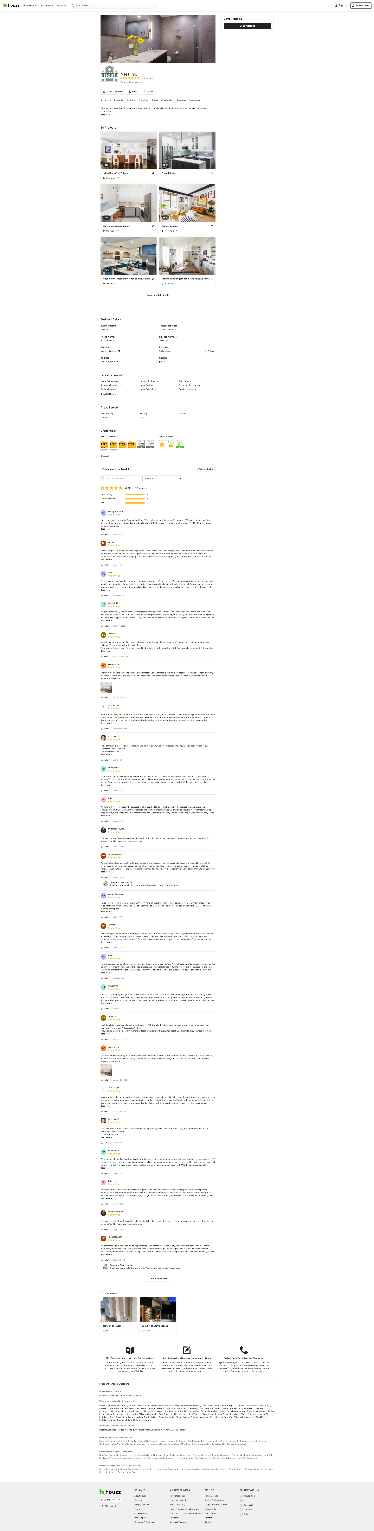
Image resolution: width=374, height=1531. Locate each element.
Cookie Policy (140, 1513)
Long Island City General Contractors (229, 1444)
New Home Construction (168, 1469)
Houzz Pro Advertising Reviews (183, 1509)
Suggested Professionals (216, 1504)
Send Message (247, 25)
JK (103, 604)
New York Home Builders (140, 1455)
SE (103, 634)
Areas (155, 100)
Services (143, 100)
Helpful (107, 534)
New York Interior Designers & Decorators (172, 1455)
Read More (105, 115)
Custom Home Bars (127, 1472)
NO (103, 573)
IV (103, 665)
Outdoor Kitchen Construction (259, 1469)
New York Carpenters (247, 1458)
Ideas (60, 5)
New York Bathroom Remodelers (247, 1455)
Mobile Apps (140, 1518)
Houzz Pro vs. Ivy (177, 1504)
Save (150, 91)
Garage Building (236, 1469)
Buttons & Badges (177, 1522)
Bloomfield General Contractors (142, 1441)
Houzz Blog (249, 1496)
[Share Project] (153, 173)
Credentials (167, 100)
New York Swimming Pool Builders (190, 1458)
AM (103, 543)
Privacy (137, 1504)
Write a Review (206, 469)
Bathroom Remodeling (128, 1469)
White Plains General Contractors (195, 1444)
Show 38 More (107, 394)
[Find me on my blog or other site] (165, 361)
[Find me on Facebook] (160, 361)
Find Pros (28, 5)
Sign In (208, 1522)
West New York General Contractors (128, 1444)
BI (103, 799)
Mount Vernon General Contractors (163, 1444)
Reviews (181, 100)
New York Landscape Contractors (158, 1458)
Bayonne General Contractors (113, 1441)
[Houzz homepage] (11, 5)
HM (103, 769)
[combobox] (113, 5)
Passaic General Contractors (234, 1441)
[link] (105, 456)
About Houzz (140, 1496)
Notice (146, 1504)
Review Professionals (214, 1500)
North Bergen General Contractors (204, 1441)
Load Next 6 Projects (158, 295)
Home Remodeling (108, 1469)
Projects (118, 100)
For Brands (174, 1518)
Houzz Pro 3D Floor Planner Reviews (186, 1513)
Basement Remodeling (216, 1469)
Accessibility (210, 1509)
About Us (106, 100)
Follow (211, 351)
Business (131, 100)
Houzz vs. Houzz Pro (178, 1500)
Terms (137, 1509)
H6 (103, 855)
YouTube (248, 1509)
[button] (158, 446)
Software (45, 5)
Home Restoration (107, 1472)
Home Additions (147, 1469)
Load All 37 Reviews (158, 1278)
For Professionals (177, 1496)
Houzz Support (211, 1513)
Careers (138, 1500)
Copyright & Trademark (144, 1522)
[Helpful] (102, 534)
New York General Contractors (113, 1455)
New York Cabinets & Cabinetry (222, 1458)
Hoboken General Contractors (173, 1441)
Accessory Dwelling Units (193, 1469)
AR (103, 512)
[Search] (73, 5)
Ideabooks (194, 100)
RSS (246, 1514)
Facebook (248, 1505)
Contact (208, 1518)
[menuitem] (30, 5)
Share (135, 91)
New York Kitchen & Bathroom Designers (212, 1455)
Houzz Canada (211, 1496)
